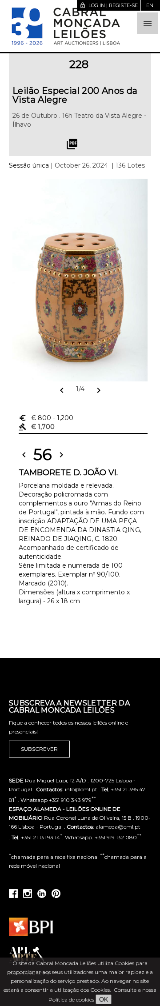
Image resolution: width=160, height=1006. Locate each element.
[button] (147, 23)
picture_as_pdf (72, 144)
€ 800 (46, 418)
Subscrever (39, 748)
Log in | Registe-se (109, 5)
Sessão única (29, 165)
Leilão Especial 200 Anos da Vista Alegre (75, 95)
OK (103, 999)
